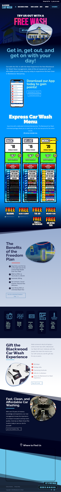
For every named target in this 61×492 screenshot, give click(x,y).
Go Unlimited (54, 7)
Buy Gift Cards (36, 383)
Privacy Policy (17, 486)
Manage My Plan (46, 1)
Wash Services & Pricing (23, 7)
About (41, 7)
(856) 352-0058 (55, 1)
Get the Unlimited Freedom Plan (15, 295)
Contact (47, 7)
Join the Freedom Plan (13, 429)
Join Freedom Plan (13, 166)
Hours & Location (34, 7)
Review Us (43, 487)
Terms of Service (9, 486)
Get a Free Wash (50, 483)
